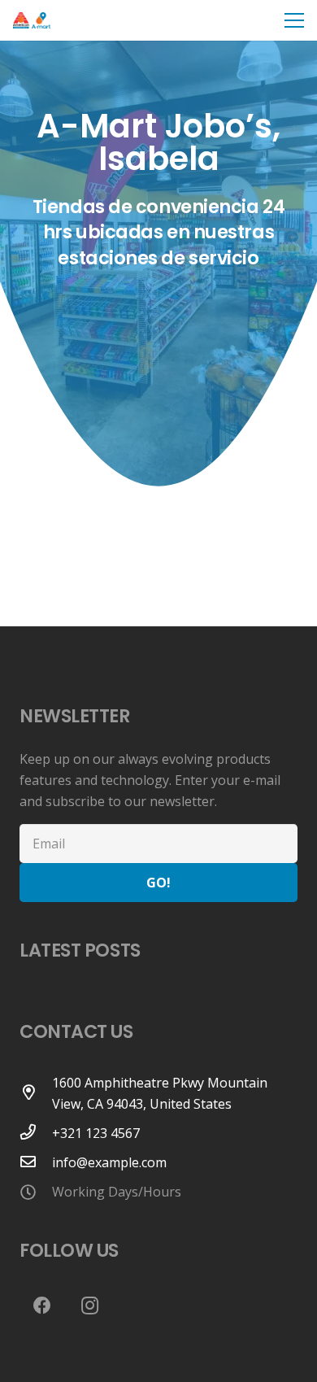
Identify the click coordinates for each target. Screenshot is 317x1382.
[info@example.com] (36, 1162)
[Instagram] (89, 1306)
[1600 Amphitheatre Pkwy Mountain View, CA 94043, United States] (36, 1093)
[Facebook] (42, 1306)
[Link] (31, 20)
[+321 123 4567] (36, 1133)
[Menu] (294, 20)
